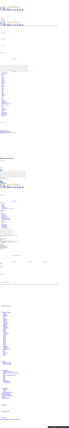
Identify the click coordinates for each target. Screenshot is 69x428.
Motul (4, 339)
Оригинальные (4, 95)
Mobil (4, 334)
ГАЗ (2, 212)
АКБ (2, 104)
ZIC (4, 351)
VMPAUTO (3, 80)
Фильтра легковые (4, 101)
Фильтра (3, 361)
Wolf (2, 76)
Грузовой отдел (5, 370)
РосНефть (3, 75)
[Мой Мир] (2, 182)
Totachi (2, 89)
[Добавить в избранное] (6, 174)
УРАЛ (2, 213)
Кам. (2, 105)
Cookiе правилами (56, 284)
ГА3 (2, 107)
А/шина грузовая (4, 215)
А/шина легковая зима (5, 114)
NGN (4, 343)
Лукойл (3, 85)
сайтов (53, 427)
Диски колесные (4, 115)
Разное (2, 78)
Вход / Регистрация (15, 419)
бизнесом (64, 427)
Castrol (2, 93)
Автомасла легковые (4, 73)
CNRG (2, 83)
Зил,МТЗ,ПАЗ (3, 108)
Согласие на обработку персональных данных (8, 208)
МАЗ (2, 106)
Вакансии (3, 19)
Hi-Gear (5, 322)
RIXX (4, 331)
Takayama (3, 97)
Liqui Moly (5, 321)
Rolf (2, 99)
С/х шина (4, 396)
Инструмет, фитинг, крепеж (9, 375)
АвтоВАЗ (3, 222)
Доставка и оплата (6, 411)
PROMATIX (3, 94)
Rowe (2, 87)
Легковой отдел (5, 388)
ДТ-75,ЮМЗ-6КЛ (4, 109)
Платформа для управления (61, 426)
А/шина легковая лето (5, 113)
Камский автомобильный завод (6, 219)
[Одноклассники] (1, 182)
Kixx (4, 318)
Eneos (2, 98)
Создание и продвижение (51, 426)
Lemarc (4, 330)
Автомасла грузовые (4, 72)
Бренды (2, 18)
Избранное (8, 419)
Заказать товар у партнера (3, 183)
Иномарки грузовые (4, 217)
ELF (2, 96)
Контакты (3, 205)
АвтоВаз (3, 110)
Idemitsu (3, 74)
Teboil (2, 92)
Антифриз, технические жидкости (6, 103)
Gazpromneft (3, 82)
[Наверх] (6, 232)
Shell (2, 90)
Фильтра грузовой (4, 100)
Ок (0, 285)
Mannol (3, 81)
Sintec (2, 88)
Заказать (1, 170)
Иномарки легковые (4, 112)
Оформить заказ (2, 275)
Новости (3, 206)
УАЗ (2, 111)
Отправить (1, 242)
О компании (3, 204)
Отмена (5, 242)
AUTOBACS (3, 86)
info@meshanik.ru (14, 58)
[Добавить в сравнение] (19, 174)
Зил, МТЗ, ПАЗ (4, 214)
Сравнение (2, 419)
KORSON (3, 77)
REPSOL (5, 326)
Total (4, 313)
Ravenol (5, 348)
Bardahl (3, 91)
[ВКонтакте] (0, 182)
